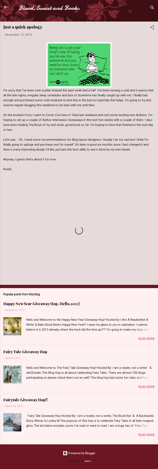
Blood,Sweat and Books (49, 7)
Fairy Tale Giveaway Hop (25, 351)
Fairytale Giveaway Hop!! (25, 399)
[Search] (152, 8)
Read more (146, 339)
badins (88, 461)
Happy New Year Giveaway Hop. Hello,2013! (41, 303)
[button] (152, 28)
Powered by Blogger (81, 453)
